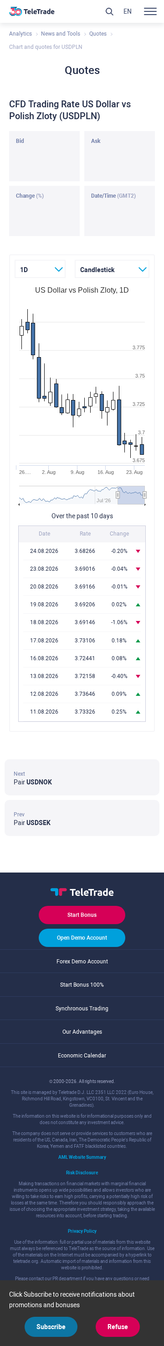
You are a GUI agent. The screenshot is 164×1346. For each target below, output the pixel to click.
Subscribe (51, 1326)
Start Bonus (82, 915)
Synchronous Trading (82, 1008)
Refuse (118, 1326)
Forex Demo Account (82, 961)
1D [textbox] (24, 269)
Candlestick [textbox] (97, 269)
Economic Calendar (82, 1055)
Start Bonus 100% (82, 985)
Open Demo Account (82, 938)
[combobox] (40, 269)
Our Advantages (82, 1032)
